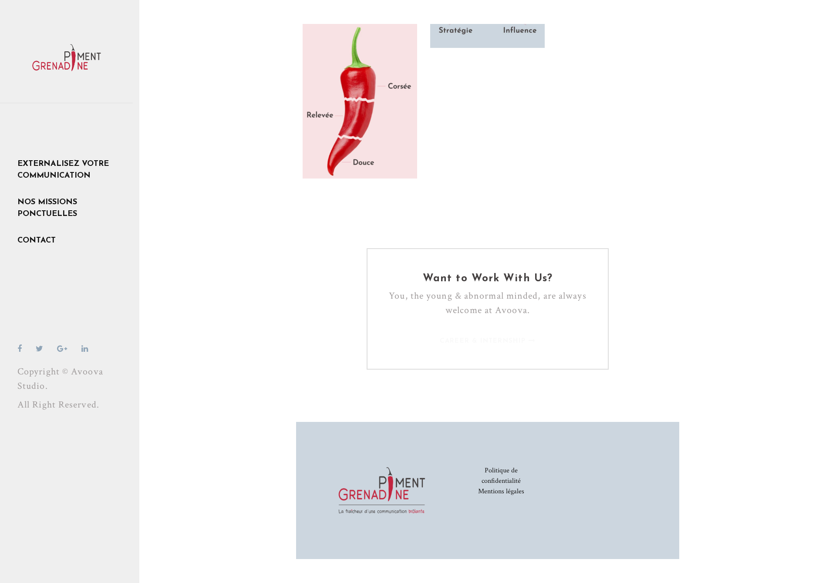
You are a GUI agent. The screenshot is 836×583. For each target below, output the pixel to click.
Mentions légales (501, 491)
